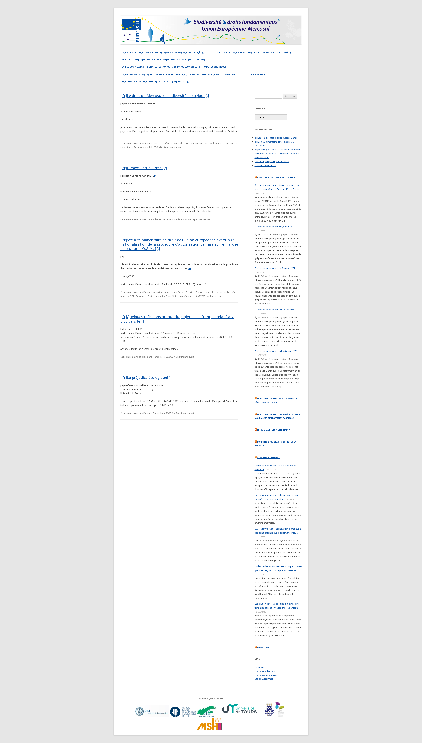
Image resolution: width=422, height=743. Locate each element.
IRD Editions (263, 647)
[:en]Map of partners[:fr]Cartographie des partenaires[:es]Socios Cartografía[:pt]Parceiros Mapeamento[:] (181, 74)
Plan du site (219, 698)
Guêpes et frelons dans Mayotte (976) (273, 226)
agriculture (158, 292)
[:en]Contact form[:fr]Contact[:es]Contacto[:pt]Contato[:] (154, 81)
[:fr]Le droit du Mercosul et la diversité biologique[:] (164, 95)
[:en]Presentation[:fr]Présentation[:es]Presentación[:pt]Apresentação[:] (162, 52)
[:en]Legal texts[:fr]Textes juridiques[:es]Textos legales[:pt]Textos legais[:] (163, 59)
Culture (181, 292)
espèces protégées (162, 143)
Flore (182, 143)
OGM (225, 143)
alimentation (170, 292)
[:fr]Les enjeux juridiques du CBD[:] (272, 161)
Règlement (141, 296)
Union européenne (182, 296)
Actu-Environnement (268, 457)
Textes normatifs (142, 147)
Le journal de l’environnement (273, 430)
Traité (168, 296)
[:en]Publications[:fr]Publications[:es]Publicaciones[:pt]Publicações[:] (251, 52)
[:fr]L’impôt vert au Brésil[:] (143, 167)
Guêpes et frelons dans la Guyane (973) (274, 309)
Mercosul (209, 143)
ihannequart (175, 147)
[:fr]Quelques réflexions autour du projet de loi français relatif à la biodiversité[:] (177, 318)
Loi (187, 143)
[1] (189, 268)
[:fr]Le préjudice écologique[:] (145, 377)
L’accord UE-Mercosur (265, 165)
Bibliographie (257, 74)
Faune (176, 143)
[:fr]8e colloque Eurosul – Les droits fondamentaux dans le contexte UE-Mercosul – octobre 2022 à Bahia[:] (278, 153)
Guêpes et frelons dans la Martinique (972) (276, 351)
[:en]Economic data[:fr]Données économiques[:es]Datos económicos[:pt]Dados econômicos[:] (173, 66)
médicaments (197, 143)
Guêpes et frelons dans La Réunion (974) (275, 268)
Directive (190, 292)
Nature (218, 143)
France (199, 292)
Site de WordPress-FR (265, 678)
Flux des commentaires (266, 674)
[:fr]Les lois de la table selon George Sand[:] (276, 137)
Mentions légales (205, 698)
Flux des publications (265, 670)
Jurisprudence (219, 292)
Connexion (260, 666)
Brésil (155, 219)
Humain (207, 292)
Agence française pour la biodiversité (277, 177)
